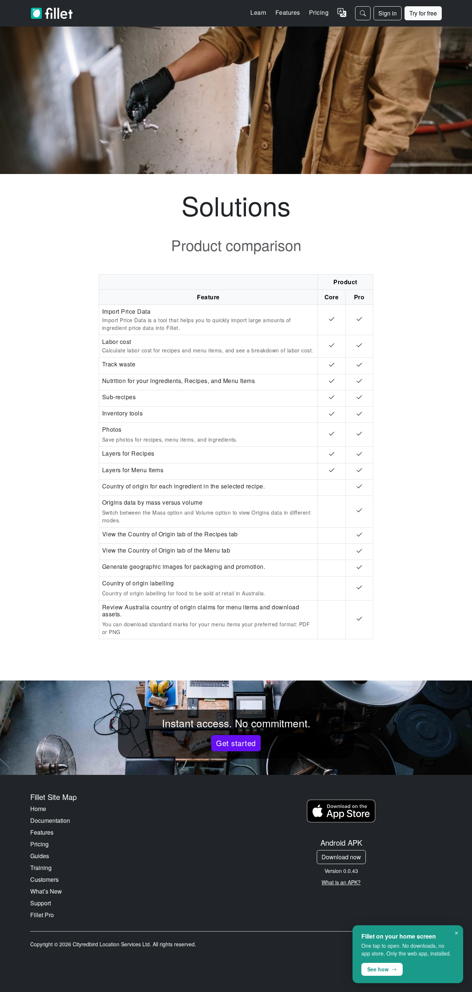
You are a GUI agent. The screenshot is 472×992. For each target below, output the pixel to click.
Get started (236, 743)
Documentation (50, 820)
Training (41, 867)
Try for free (423, 13)
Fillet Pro (42, 915)
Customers (44, 879)
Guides (39, 856)
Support (40, 903)
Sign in (387, 13)
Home (38, 808)
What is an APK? (341, 882)
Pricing (319, 12)
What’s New (46, 891)
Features (41, 832)
